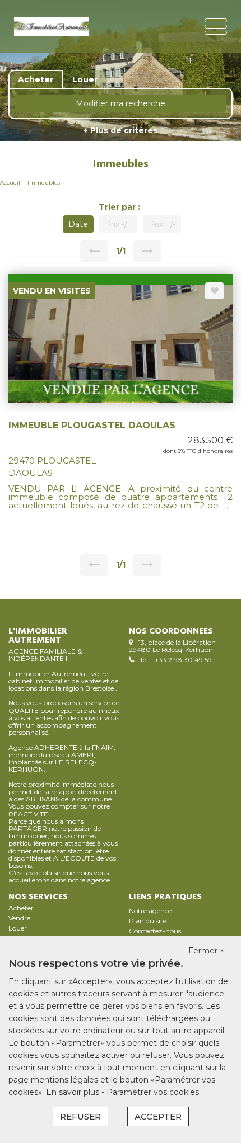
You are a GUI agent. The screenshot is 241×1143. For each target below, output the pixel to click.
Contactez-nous (155, 931)
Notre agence (150, 910)
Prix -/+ (118, 224)
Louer (17, 928)
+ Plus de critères (120, 130)
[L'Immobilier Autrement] (51, 27)
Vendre (19, 918)
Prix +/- (162, 224)
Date (78, 224)
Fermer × (206, 951)
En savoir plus (73, 1092)
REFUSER (80, 1116)
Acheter (21, 908)
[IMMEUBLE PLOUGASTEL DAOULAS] (120, 337)
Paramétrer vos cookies (152, 1092)
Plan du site (147, 921)
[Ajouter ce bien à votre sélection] (214, 290)
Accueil (10, 182)
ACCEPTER (158, 1116)
